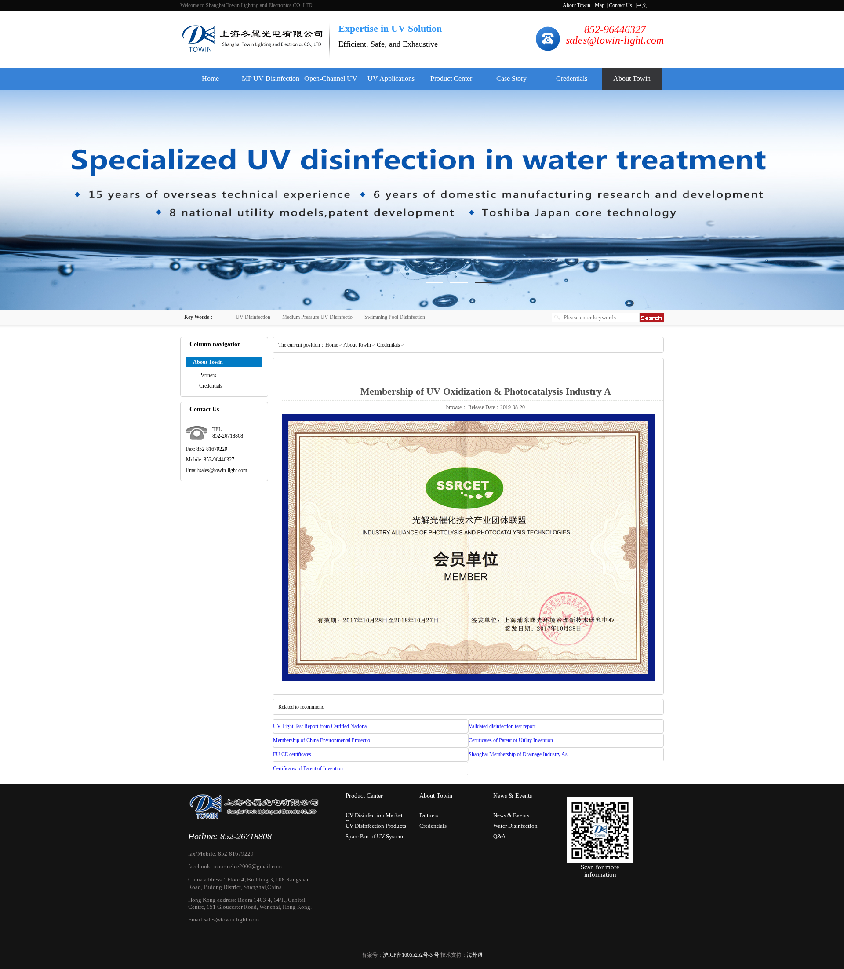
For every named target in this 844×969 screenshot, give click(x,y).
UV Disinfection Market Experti (374, 816)
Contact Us (620, 5)
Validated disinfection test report (502, 726)
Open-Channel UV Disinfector (330, 82)
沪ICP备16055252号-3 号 (411, 955)
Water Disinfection (515, 826)
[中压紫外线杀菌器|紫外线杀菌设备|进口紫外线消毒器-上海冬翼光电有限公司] (253, 50)
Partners (207, 375)
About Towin (576, 5)
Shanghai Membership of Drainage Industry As (518, 754)
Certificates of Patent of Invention (308, 768)
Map (599, 5)
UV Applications (391, 78)
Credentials (571, 78)
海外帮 (475, 955)
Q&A (499, 836)
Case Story (511, 78)
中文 (642, 5)
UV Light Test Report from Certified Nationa (320, 726)
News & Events (512, 796)
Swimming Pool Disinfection (394, 317)
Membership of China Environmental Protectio (321, 740)
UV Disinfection (253, 317)
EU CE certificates (292, 754)
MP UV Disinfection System (270, 82)
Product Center (451, 78)
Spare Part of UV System (374, 836)
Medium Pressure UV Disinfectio (317, 317)
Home (210, 78)
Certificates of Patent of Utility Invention (511, 740)
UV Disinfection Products (376, 826)
